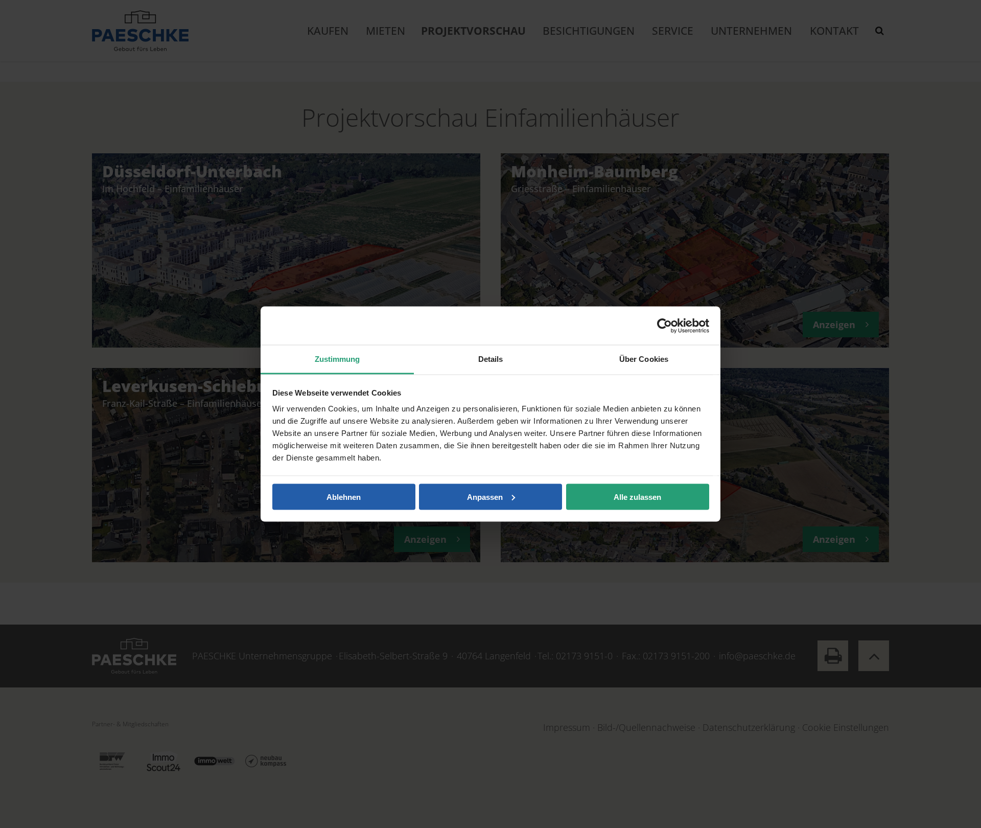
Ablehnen (343, 496)
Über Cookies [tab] (643, 359)
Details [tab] (490, 359)
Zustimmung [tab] (337, 359)
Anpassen (485, 496)
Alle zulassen (637, 496)
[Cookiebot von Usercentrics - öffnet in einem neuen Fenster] (664, 325)
